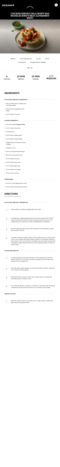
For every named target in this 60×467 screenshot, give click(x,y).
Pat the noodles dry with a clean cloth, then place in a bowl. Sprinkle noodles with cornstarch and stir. (32, 229)
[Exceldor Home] (8, 5)
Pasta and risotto (26, 58)
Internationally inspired (38, 62)
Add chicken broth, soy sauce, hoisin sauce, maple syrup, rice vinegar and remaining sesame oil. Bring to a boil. (31, 277)
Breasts (13, 58)
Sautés (38, 58)
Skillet (47, 58)
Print (28, 68)
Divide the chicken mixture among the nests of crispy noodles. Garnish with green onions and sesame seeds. (32, 301)
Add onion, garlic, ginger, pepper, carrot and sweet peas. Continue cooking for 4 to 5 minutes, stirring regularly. (33, 269)
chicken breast (20, 124)
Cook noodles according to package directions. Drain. (26, 209)
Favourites (22, 62)
